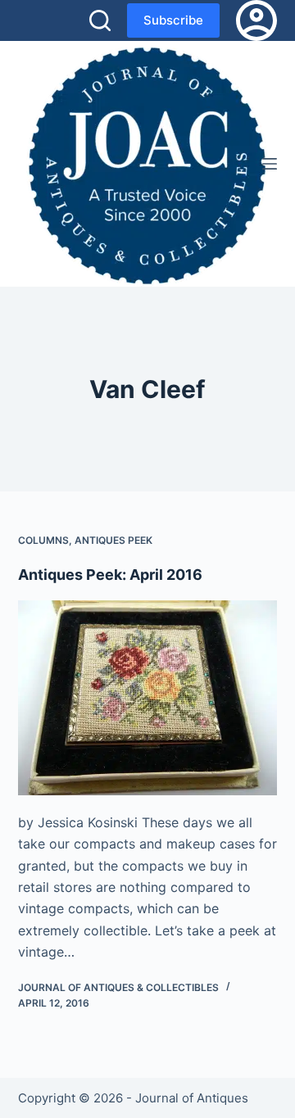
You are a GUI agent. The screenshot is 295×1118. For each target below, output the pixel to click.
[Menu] (269, 163)
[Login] (256, 20)
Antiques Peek (113, 540)
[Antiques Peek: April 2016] (148, 697)
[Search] (100, 20)
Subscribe (173, 20)
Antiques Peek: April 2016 (110, 574)
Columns (43, 540)
